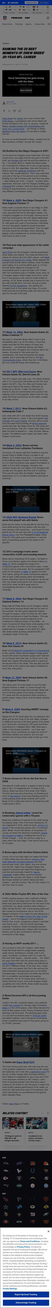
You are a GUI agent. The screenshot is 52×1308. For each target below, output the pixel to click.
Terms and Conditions (30, 1241)
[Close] (48, 1231)
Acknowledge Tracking (26, 1302)
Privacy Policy (23, 1247)
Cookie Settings (10, 1288)
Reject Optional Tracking (26, 1294)
